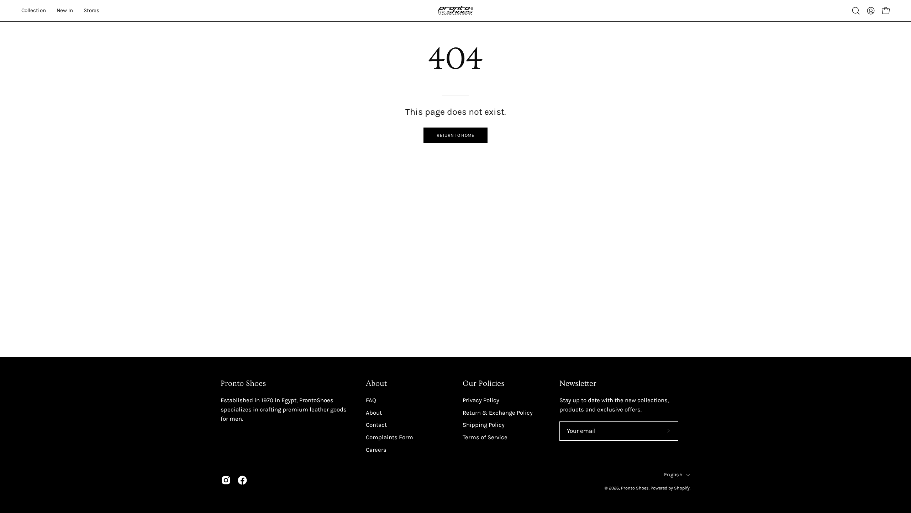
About (376, 383)
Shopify (682, 488)
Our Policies (483, 383)
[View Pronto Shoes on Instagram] (226, 480)
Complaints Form (389, 437)
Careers (376, 449)
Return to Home (455, 135)
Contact (376, 424)
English (673, 475)
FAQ (371, 400)
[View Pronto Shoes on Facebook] (242, 480)
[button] (855, 10)
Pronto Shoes (635, 488)
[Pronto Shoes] (455, 10)
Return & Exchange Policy (498, 412)
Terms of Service (485, 437)
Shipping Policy (484, 424)
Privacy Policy (481, 400)
